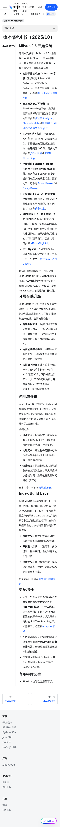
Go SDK (6, 742)
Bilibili (5, 782)
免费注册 (51, 7)
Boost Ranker (46, 183)
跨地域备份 (45, 487)
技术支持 (30, 7)
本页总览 (9, 28)
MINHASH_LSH (39, 243)
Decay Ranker (31, 188)
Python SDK (9, 732)
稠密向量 (40, 208)
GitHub (6, 787)
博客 (4, 805)
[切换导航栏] (4, 7)
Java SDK (7, 737)
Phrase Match (31, 123)
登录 (40, 7)
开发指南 (7, 722)
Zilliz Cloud (8, 764)
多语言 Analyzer (44, 118)
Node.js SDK (9, 747)
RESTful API (9, 727)
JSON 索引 (36, 153)
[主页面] (5, 14)
